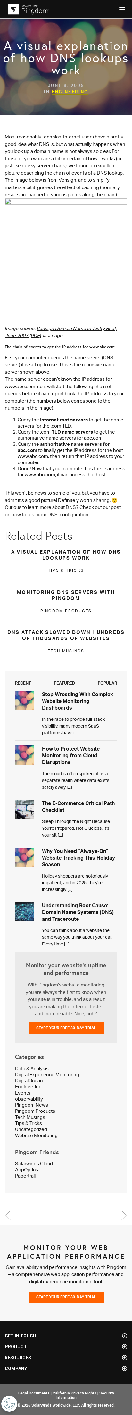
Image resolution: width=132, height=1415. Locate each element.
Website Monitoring (36, 1135)
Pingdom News (31, 1105)
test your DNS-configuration (57, 515)
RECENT (23, 683)
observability (29, 1099)
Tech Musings (30, 1117)
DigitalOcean (29, 1081)
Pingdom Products (35, 1111)
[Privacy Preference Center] (9, 1404)
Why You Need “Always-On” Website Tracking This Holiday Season (78, 858)
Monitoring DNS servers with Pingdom (66, 595)
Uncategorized (31, 1129)
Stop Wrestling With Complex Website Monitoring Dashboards (77, 701)
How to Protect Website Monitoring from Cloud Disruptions (71, 755)
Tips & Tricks (28, 1123)
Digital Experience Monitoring (47, 1074)
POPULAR (107, 683)
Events (22, 1093)
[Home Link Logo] (27, 9)
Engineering (70, 91)
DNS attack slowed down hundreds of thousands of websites (66, 635)
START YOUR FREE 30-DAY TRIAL (66, 1027)
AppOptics (26, 1170)
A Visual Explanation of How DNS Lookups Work (66, 555)
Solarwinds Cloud (34, 1164)
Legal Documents (34, 1393)
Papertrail (25, 1176)
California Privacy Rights (74, 1393)
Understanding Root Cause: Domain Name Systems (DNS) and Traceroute (78, 912)
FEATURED (64, 683)
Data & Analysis (32, 1068)
